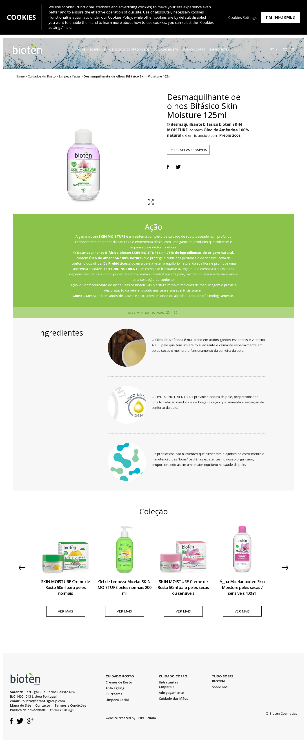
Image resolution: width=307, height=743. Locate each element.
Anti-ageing (115, 688)
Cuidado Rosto (166, 49)
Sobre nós (219, 687)
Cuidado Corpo (194, 49)
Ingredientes (219, 49)
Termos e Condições (70, 705)
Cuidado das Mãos (173, 698)
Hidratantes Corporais (168, 684)
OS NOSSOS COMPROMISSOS (129, 49)
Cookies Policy (120, 17)
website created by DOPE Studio (131, 718)
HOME (81, 49)
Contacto (42, 705)
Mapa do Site (20, 705)
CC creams (114, 694)
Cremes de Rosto (119, 682)
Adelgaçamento (171, 692)
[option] (65, 571)
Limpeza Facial (117, 700)
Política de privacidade (28, 710)
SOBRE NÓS (97, 49)
